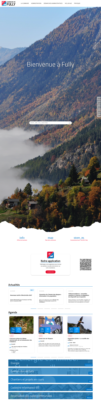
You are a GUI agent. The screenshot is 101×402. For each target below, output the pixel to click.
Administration (36, 3)
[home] (8, 3)
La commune (25, 3)
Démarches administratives (53, 3)
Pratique (77, 3)
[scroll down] (50, 228)
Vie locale (68, 3)
